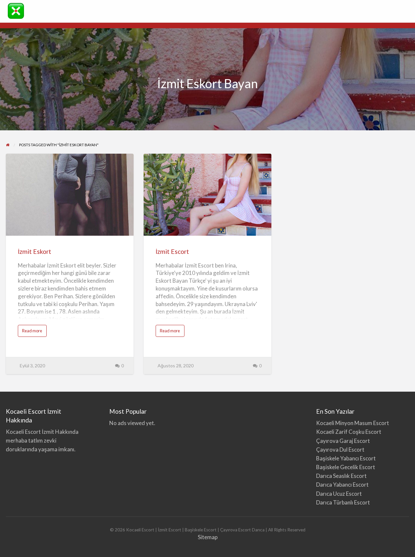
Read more (34, 332)
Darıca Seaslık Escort (341, 475)
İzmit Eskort (34, 251)
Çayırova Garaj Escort (343, 440)
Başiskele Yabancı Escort (346, 458)
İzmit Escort (172, 251)
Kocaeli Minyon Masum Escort (352, 423)
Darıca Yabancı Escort (342, 484)
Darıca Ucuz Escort (339, 493)
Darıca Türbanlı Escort (343, 502)
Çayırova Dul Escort (340, 449)
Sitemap (208, 537)
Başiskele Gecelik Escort (345, 467)
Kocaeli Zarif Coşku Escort (348, 431)
